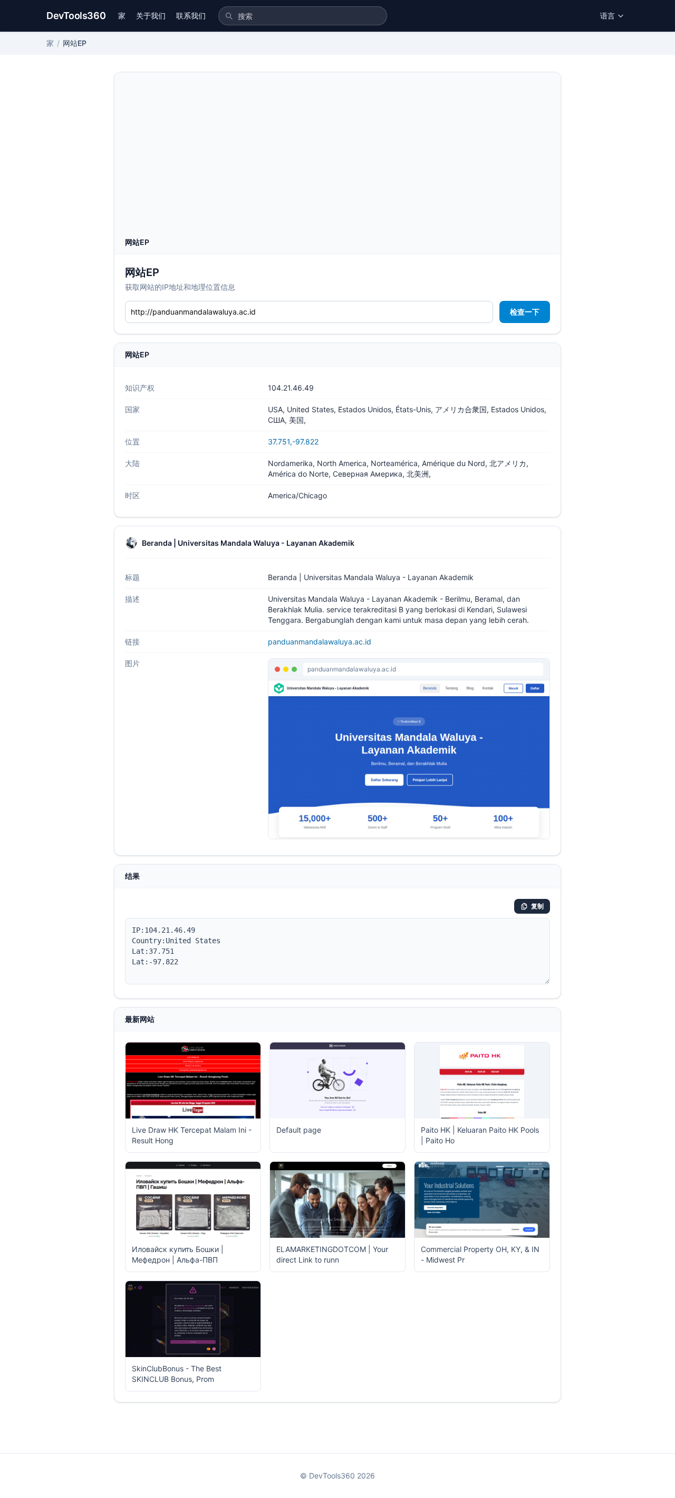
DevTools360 (75, 15)
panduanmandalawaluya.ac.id (319, 641)
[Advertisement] (337, 158)
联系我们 (191, 15)
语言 (607, 15)
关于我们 (151, 15)
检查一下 (524, 311)
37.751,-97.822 (293, 441)
